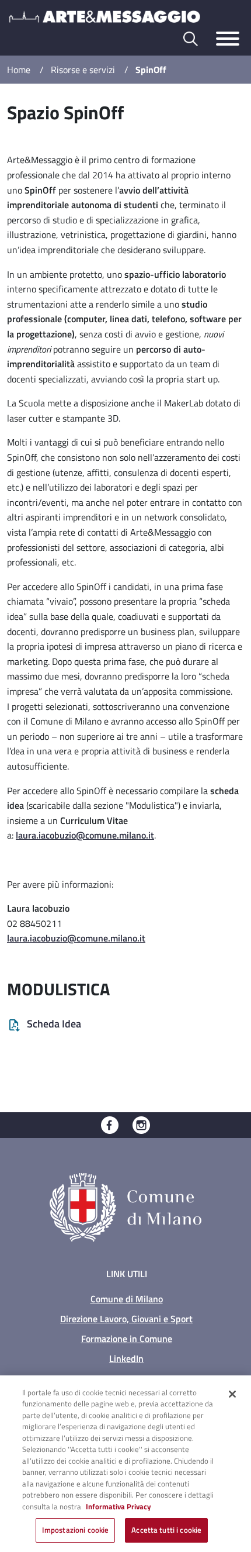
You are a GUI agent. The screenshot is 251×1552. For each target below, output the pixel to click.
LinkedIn (126, 1358)
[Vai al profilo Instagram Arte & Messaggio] (141, 1124)
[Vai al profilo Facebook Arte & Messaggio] (109, 1124)
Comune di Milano (126, 1299)
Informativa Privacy (118, 1506)
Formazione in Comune (126, 1339)
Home (18, 70)
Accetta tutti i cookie (166, 1530)
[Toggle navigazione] (227, 38)
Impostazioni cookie (75, 1530)
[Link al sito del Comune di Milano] (125, 1206)
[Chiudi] (232, 1394)
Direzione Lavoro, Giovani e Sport (126, 1319)
